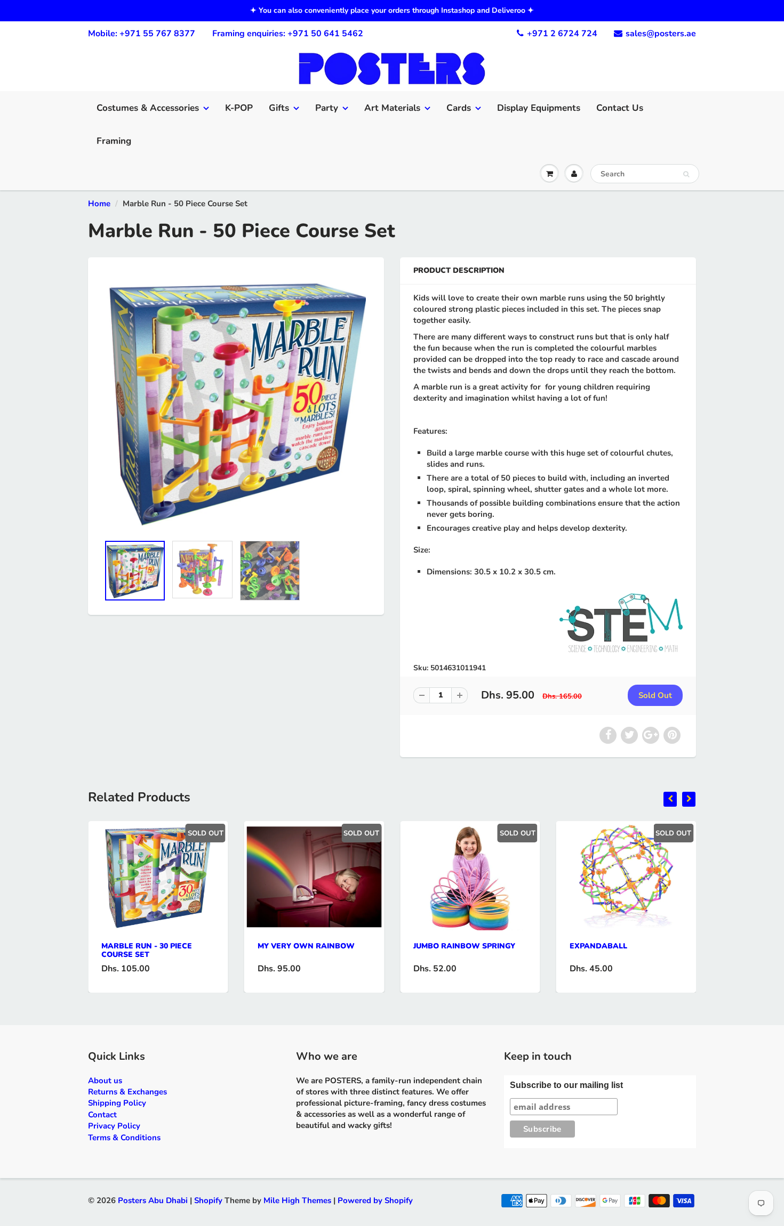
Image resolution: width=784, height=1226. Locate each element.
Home (99, 203)
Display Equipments (538, 108)
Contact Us (619, 108)
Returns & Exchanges (127, 1091)
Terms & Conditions (124, 1137)
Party (326, 108)
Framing (114, 141)
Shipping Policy (117, 1103)
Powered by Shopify (375, 1200)
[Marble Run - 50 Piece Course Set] (236, 401)
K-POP (239, 108)
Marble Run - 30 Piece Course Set (146, 950)
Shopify (208, 1200)
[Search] (686, 174)
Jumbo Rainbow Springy (464, 946)
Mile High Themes (297, 1200)
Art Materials (392, 108)
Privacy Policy (114, 1126)
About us (105, 1080)
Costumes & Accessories (148, 108)
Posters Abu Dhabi (153, 1200)
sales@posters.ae (661, 33)
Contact (102, 1114)
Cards (458, 108)
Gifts (279, 108)
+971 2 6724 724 (562, 33)
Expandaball (598, 946)
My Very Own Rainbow (306, 946)
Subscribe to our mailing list (566, 1085)
